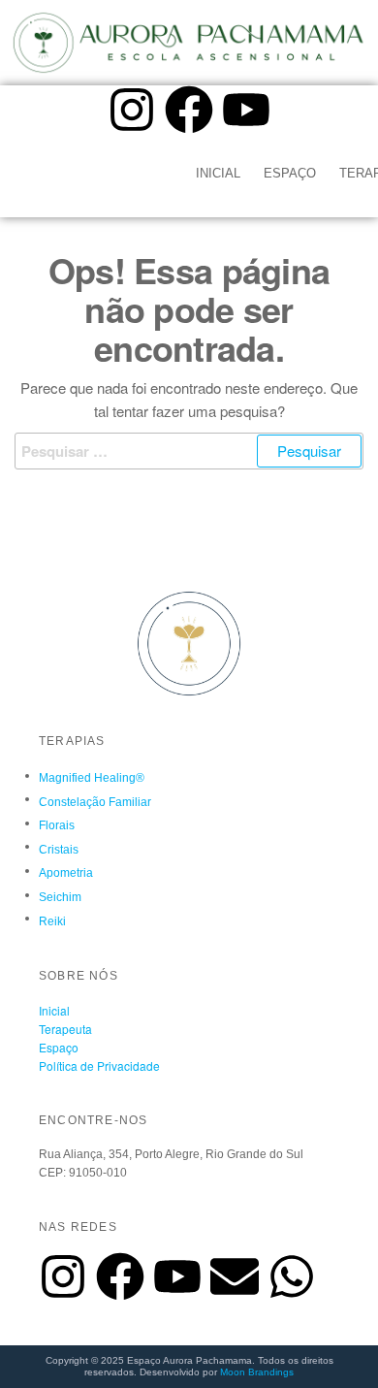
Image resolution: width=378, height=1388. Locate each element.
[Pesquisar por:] (189, 451)
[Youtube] (246, 109)
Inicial (218, 173)
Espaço (290, 173)
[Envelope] (234, 1276)
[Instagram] (132, 109)
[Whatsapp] (292, 1276)
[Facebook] (189, 109)
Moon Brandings (257, 1372)
